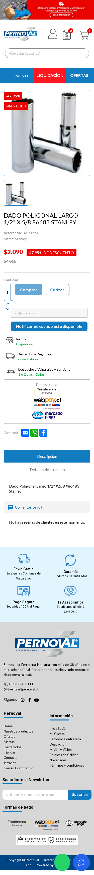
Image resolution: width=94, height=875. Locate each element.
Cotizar (57, 289)
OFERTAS (79, 75)
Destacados (12, 747)
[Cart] (84, 34)
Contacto (11, 758)
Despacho (57, 744)
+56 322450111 (21, 684)
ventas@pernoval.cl (23, 689)
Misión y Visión (61, 750)
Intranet (10, 763)
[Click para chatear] (62, 862)
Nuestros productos (18, 731)
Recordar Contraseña (65, 739)
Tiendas (10, 752)
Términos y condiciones (67, 765)
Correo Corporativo (18, 768)
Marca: (9, 239)
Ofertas (9, 737)
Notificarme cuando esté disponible (49, 326)
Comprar (28, 289)
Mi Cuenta (57, 734)
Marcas (9, 742)
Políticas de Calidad (64, 755)
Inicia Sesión (58, 728)
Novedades (58, 760)
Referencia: (13, 233)
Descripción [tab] (47, 456)
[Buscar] (84, 53)
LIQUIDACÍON (50, 75)
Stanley (21, 239)
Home (8, 726)
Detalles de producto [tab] (47, 469)
